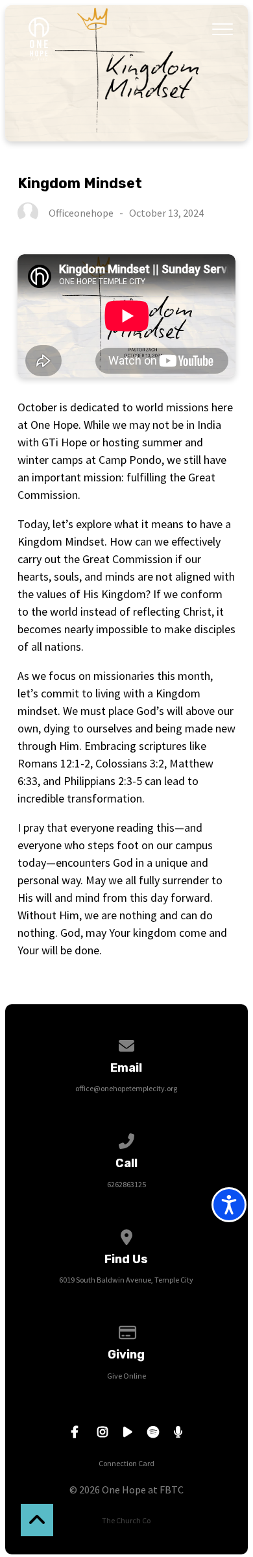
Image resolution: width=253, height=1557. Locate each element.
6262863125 (126, 1184)
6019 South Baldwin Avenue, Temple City (126, 1280)
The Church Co (126, 1520)
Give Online (126, 1376)
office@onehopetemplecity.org (126, 1088)
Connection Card (126, 1463)
